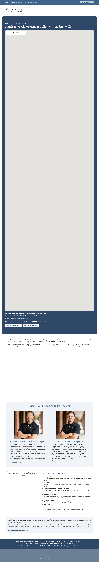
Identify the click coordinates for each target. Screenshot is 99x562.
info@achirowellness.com (21, 318)
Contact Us (80, 10)
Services (63, 10)
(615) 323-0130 (33, 2)
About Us (36, 10)
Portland (56, 10)
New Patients (71, 10)
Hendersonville (46, 10)
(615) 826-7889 (19, 2)
